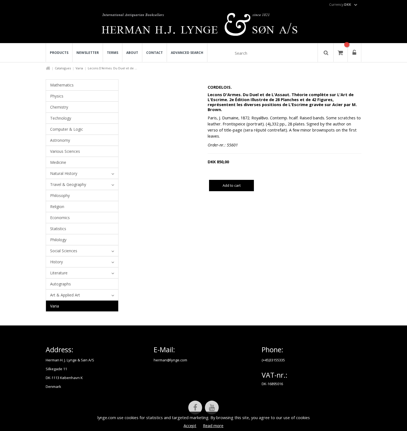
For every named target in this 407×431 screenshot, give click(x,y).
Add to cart (232, 185)
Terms (112, 52)
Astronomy (60, 140)
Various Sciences (65, 151)
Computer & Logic (66, 129)
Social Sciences (63, 250)
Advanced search (187, 52)
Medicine (58, 162)
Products (59, 52)
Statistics (58, 228)
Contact (154, 52)
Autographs (60, 284)
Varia (79, 68)
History (56, 261)
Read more (213, 425)
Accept (190, 425)
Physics (56, 96)
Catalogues (63, 68)
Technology (60, 118)
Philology (58, 239)
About (132, 52)
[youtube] (212, 407)
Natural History (63, 173)
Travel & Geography (68, 184)
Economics (60, 217)
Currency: (340, 4)
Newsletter (87, 52)
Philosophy (60, 195)
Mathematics (62, 85)
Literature (59, 272)
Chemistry (59, 107)
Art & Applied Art (65, 295)
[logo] (204, 26)
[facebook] (195, 407)
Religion (57, 206)
